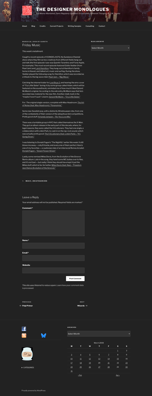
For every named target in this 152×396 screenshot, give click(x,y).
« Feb (80, 375)
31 (72, 371)
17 (71, 363)
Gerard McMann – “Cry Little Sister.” (64, 97)
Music (28, 181)
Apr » (118, 375)
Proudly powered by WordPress (33, 390)
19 (90, 363)
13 (99, 359)
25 (81, 367)
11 (81, 359)
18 (81, 363)
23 (127, 363)
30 (126, 367)
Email (25, 253)
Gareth (44, 41)
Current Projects (56, 26)
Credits (42, 26)
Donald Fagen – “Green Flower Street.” (39, 151)
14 (109, 359)
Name (25, 240)
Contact (102, 26)
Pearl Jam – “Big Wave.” (59, 77)
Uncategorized (40, 181)
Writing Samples (74, 26)
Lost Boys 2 (55, 82)
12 (90, 359)
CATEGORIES (28, 367)
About (24, 26)
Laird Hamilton (42, 68)
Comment (27, 208)
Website (26, 265)
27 (99, 367)
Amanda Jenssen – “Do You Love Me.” (54, 117)
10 (72, 359)
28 (109, 367)
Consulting (90, 26)
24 (72, 367)
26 (90, 367)
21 (108, 363)
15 (118, 359)
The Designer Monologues (72, 9)
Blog (33, 26)
